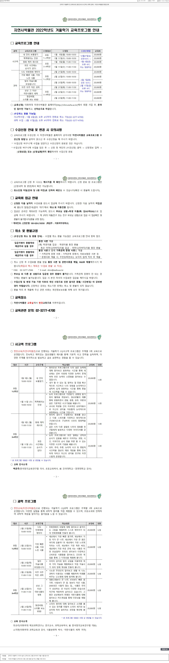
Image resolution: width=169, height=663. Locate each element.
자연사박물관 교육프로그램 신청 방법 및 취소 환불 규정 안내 (27, 659)
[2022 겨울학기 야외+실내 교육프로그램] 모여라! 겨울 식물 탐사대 (28, 655)
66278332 (7, 0)
